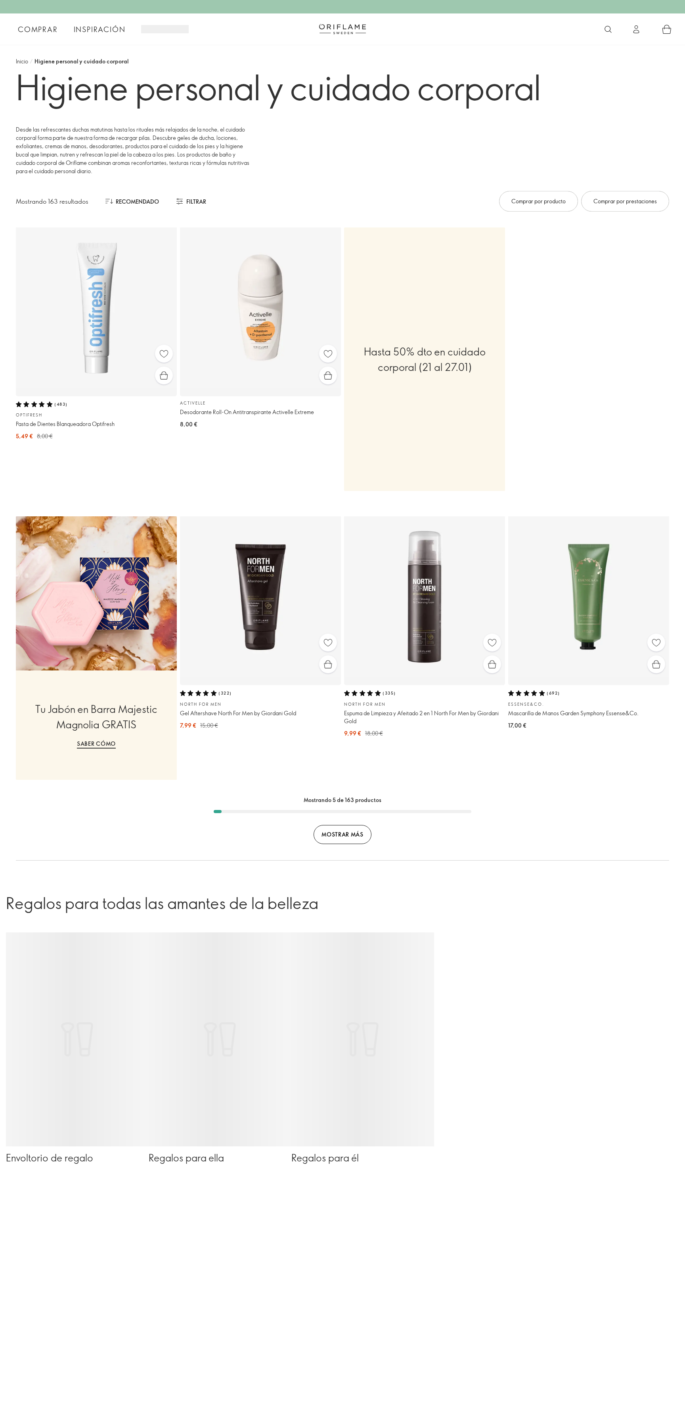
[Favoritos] (164, 354)
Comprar (38, 29)
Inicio (22, 61)
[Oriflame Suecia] (342, 29)
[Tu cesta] (666, 29)
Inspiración (100, 29)
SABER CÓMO (96, 743)
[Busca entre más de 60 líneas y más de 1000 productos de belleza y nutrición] (608, 29)
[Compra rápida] (164, 375)
